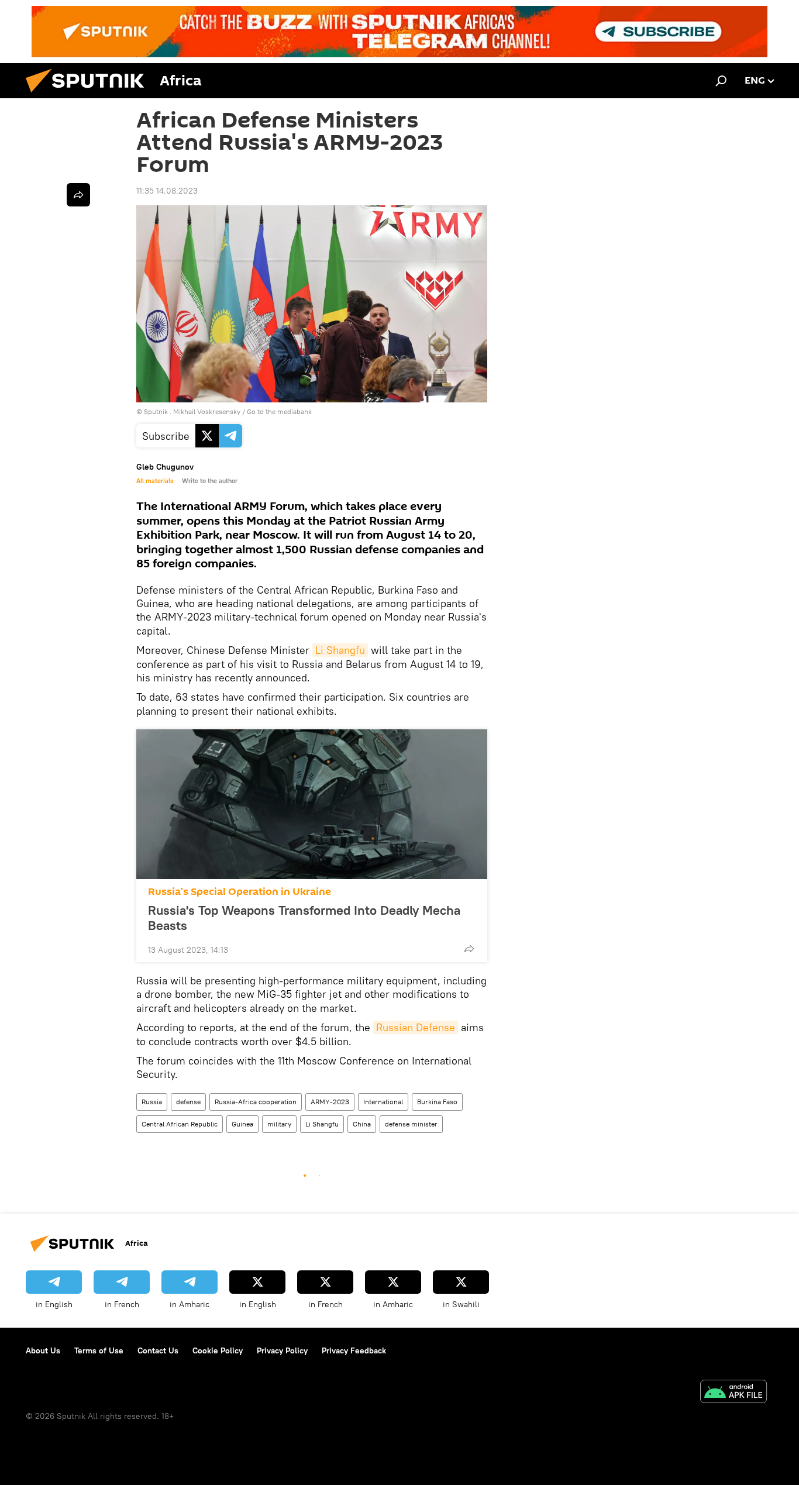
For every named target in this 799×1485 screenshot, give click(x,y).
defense (188, 1101)
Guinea (242, 1123)
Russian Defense (415, 1027)
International (383, 1101)
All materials (154, 481)
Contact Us (157, 1350)
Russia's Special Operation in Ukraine (239, 891)
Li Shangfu (340, 650)
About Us (43, 1350)
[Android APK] (733, 1393)
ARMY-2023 (330, 1101)
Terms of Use (98, 1350)
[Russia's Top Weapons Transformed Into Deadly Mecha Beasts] (311, 804)
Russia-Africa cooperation (256, 1101)
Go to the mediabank (279, 411)
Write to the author (209, 481)
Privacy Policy (282, 1350)
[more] (469, 948)
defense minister (411, 1123)
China (362, 1123)
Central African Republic (180, 1123)
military (279, 1123)
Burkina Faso (437, 1101)
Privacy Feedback (354, 1350)
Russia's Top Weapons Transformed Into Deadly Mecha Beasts (304, 917)
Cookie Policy (217, 1350)
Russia (152, 1101)
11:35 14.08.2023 (167, 190)
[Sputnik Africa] (89, 95)
